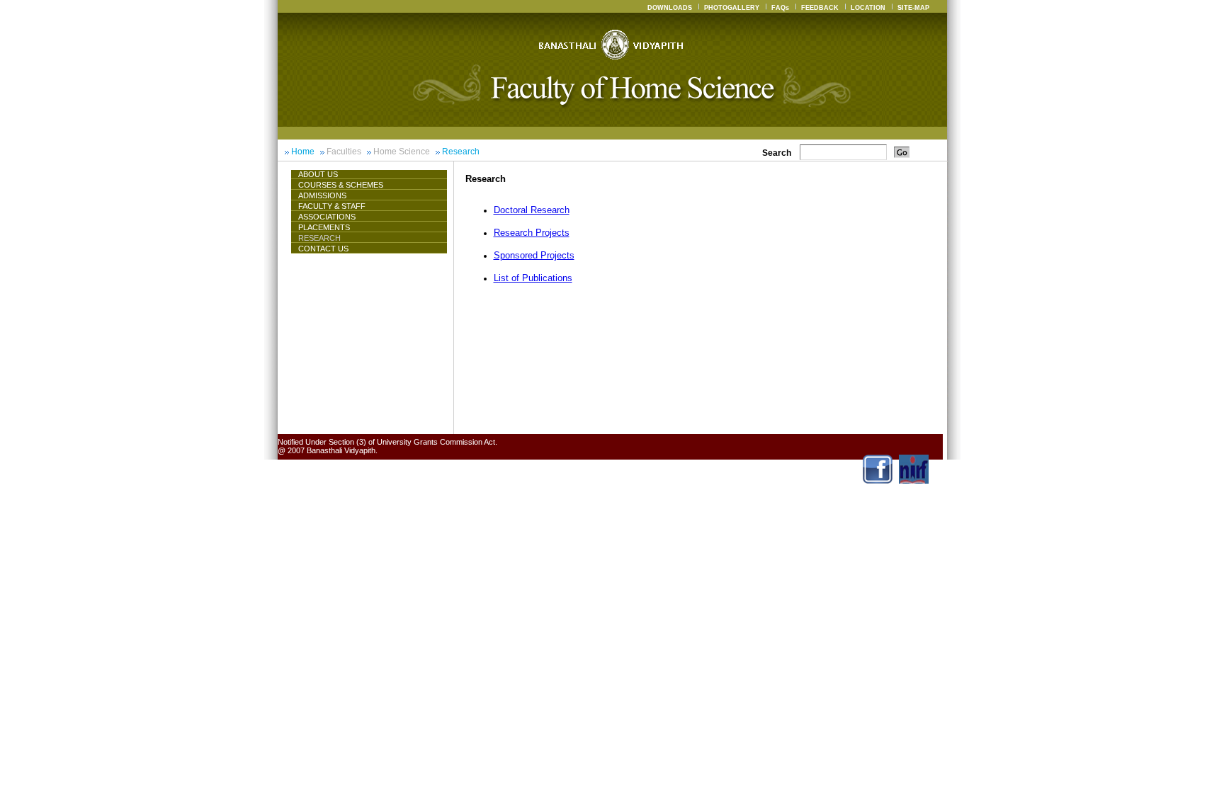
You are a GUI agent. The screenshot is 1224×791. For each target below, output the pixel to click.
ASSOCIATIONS (327, 216)
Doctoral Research (532, 210)
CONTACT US (323, 248)
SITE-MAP (913, 7)
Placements (324, 227)
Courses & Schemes (340, 185)
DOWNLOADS (669, 7)
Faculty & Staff (332, 206)
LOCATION (868, 7)
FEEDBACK (820, 7)
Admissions (322, 195)
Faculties (344, 152)
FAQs (780, 7)
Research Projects (532, 232)
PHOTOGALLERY (731, 7)
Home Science (401, 152)
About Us (318, 174)
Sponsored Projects (534, 255)
